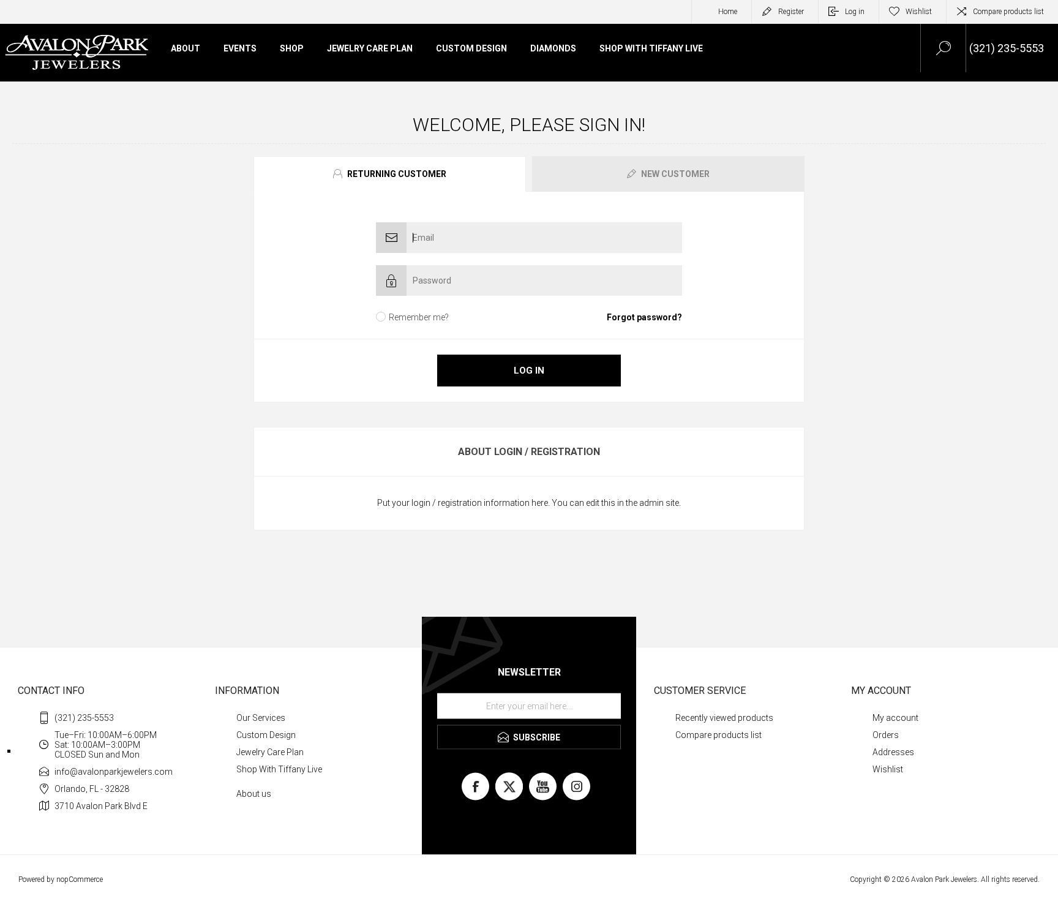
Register (791, 11)
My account (895, 718)
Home (727, 11)
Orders (885, 735)
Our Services (260, 718)
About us (253, 794)
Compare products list (1008, 11)
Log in (855, 11)
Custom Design (266, 735)
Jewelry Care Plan (270, 752)
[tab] (391, 174)
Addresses (893, 752)
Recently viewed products (724, 718)
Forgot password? (644, 317)
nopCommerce (79, 879)
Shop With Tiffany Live (279, 769)
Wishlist (887, 769)
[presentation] (389, 174)
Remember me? (419, 317)
